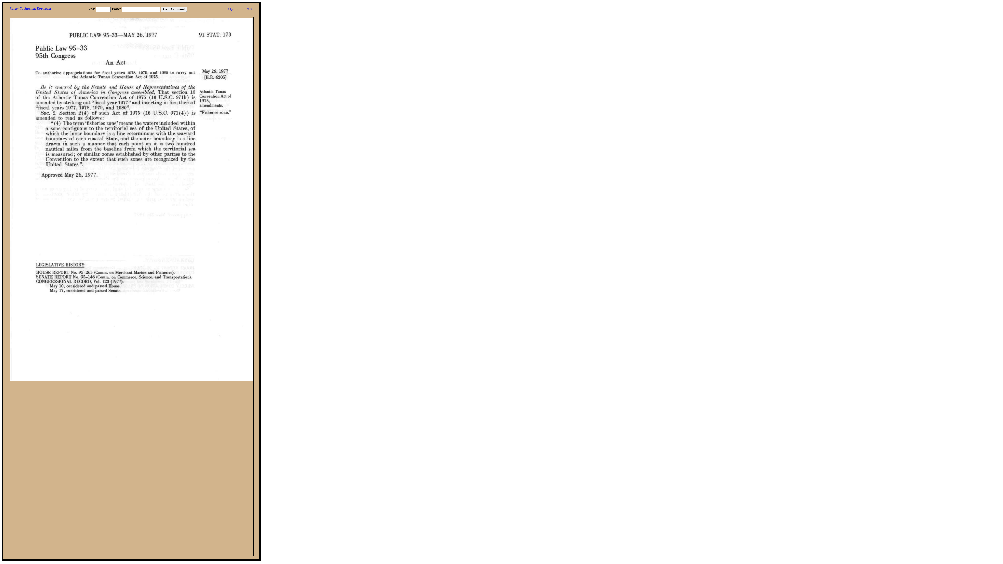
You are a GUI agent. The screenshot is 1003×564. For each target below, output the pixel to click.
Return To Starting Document (30, 8)
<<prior (233, 9)
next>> (247, 9)
